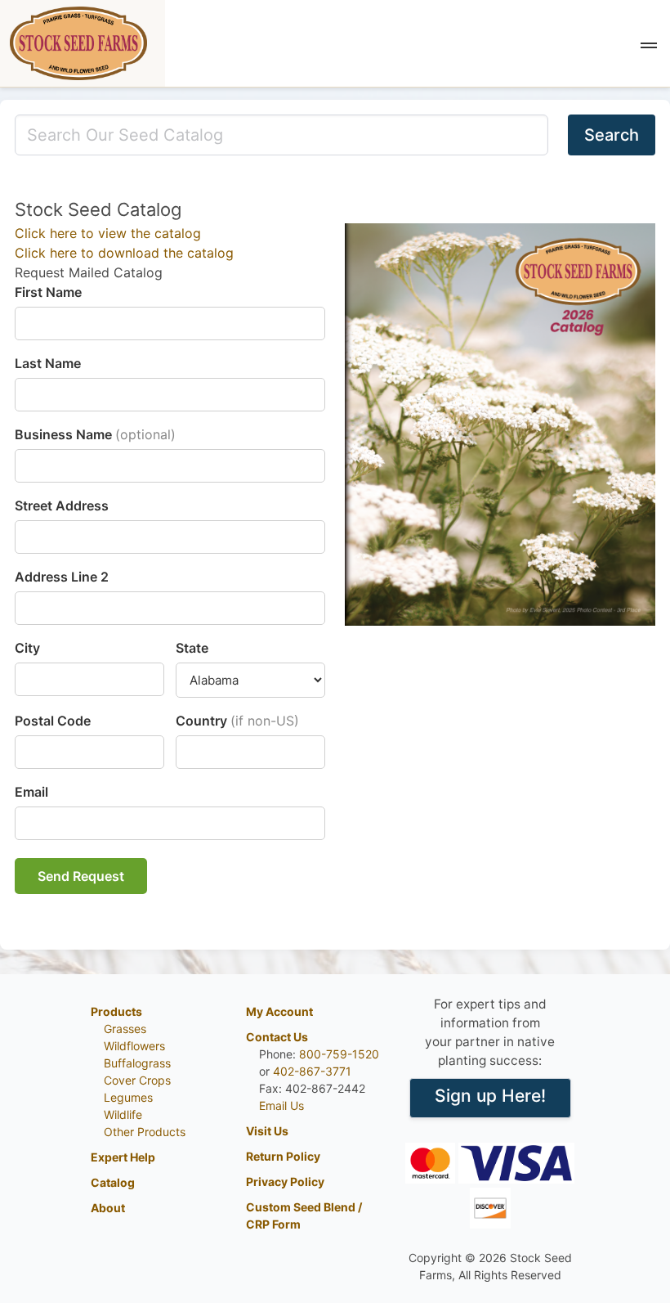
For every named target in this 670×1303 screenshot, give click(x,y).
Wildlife (123, 1114)
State (192, 648)
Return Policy (283, 1156)
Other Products (144, 1132)
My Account (279, 1011)
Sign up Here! (490, 1095)
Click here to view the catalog (108, 233)
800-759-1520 (339, 1054)
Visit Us (267, 1131)
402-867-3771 (312, 1071)
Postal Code (53, 720)
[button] (648, 43)
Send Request (81, 876)
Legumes (128, 1097)
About (108, 1208)
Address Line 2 (62, 576)
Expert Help (123, 1157)
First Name (48, 292)
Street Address (62, 505)
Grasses (125, 1029)
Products (116, 1011)
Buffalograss (137, 1063)
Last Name (48, 363)
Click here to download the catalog (124, 253)
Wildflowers (134, 1046)
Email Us (281, 1105)
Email (31, 792)
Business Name (95, 434)
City (27, 648)
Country (237, 720)
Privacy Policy (285, 1181)
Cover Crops (137, 1080)
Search (611, 135)
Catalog (113, 1182)
